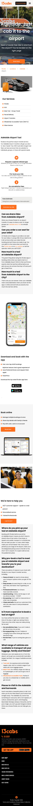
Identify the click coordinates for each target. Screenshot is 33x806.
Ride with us (5, 765)
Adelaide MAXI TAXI (15, 224)
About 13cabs (5, 779)
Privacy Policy (20, 802)
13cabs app (7, 246)
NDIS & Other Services (8, 775)
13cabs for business (7, 772)
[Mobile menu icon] (29, 3)
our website (19, 246)
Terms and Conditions (9, 802)
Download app (21, 3)
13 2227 (7, 736)
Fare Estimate (7, 199)
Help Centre (5, 783)
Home (3, 761)
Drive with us (5, 768)
